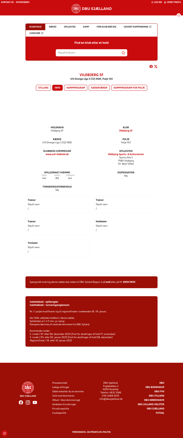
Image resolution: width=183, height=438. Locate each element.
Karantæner (99, 88)
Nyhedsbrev (22, 2)
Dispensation (125, 173)
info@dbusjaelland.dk (110, 399)
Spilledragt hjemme (57, 173)
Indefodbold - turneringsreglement (49, 305)
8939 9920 (129, 282)
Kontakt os (7, 2)
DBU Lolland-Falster (151, 404)
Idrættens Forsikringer (64, 404)
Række (57, 139)
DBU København (154, 400)
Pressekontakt (59, 383)
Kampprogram (75, 88)
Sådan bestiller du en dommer (68, 392)
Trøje (44, 175)
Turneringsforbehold (57, 187)
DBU (161, 383)
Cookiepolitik (59, 413)
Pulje (125, 139)
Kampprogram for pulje (129, 88)
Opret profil (174, 2)
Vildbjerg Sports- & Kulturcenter (126, 154)
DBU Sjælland (155, 409)
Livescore (34, 33)
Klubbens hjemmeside (57, 151)
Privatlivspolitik (60, 409)
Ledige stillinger (60, 387)
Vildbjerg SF (126, 131)
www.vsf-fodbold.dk (57, 154)
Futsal (160, 413)
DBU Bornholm (154, 387)
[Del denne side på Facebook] (151, 67)
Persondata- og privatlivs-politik (91, 432)
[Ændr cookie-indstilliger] (4, 433)
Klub (126, 128)
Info (57, 88)
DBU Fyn (159, 392)
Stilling (43, 88)
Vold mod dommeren (63, 396)
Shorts (57, 175)
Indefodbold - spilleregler (44, 302)
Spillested (125, 151)
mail (108, 282)
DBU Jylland (156, 396)
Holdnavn (57, 128)
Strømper (70, 175)
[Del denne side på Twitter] (156, 67)
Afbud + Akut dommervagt (66, 400)
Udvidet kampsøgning (136, 27)
